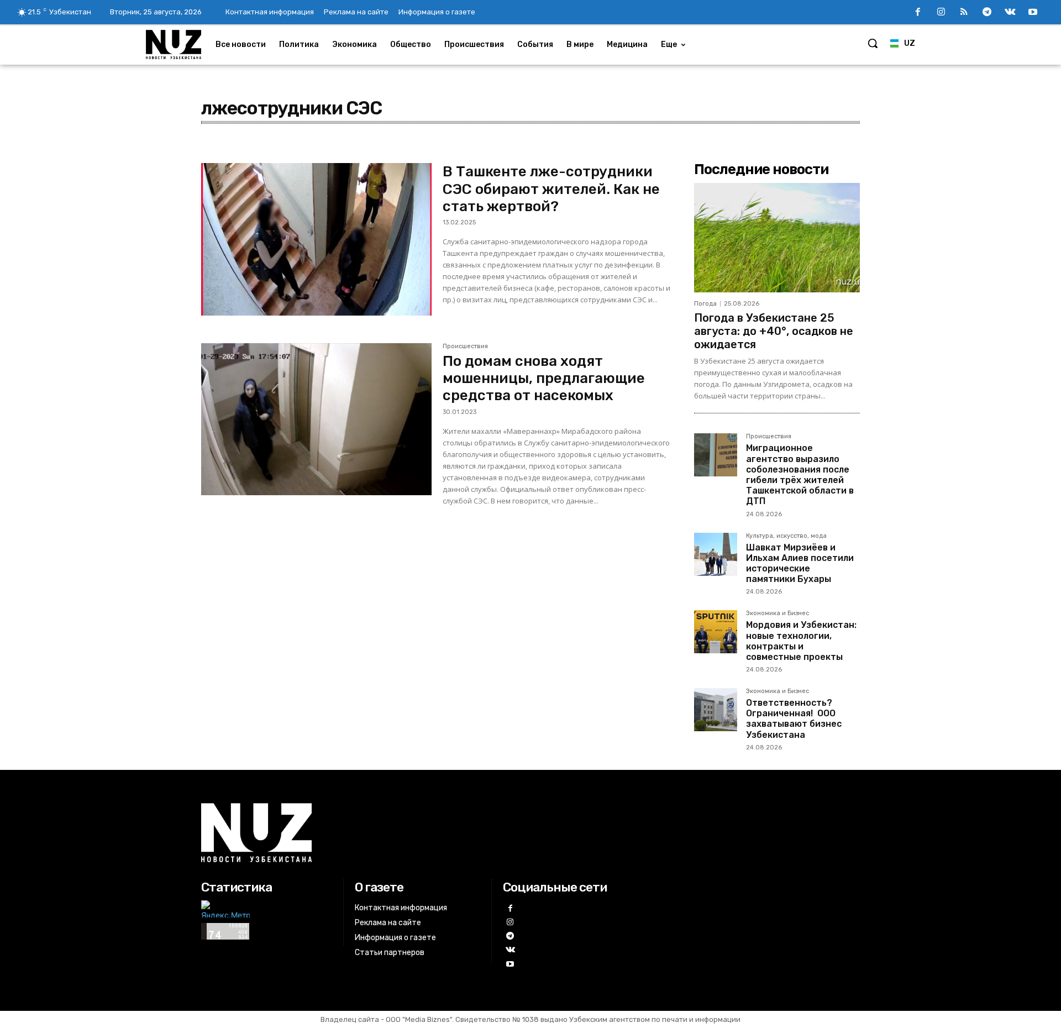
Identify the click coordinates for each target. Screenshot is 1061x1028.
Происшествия (465, 346)
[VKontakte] (1010, 12)
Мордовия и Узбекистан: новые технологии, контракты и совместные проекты (801, 641)
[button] (872, 43)
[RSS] (964, 12)
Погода (705, 304)
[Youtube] (1032, 12)
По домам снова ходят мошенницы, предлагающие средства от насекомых (544, 378)
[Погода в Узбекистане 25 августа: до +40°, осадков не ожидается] (777, 237)
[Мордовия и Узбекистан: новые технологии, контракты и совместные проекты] (715, 631)
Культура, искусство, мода (786, 536)
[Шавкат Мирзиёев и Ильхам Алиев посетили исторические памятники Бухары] (715, 554)
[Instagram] (941, 12)
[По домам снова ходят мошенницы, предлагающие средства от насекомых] (316, 419)
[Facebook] (917, 12)
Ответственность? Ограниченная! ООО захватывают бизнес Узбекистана (794, 718)
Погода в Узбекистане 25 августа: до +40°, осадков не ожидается (773, 331)
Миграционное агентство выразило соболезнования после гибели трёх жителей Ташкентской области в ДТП (800, 474)
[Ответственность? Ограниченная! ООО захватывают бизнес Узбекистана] (715, 709)
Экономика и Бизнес (777, 613)
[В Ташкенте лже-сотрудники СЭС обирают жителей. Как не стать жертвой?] (316, 239)
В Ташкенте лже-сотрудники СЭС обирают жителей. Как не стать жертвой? (551, 188)
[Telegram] (987, 12)
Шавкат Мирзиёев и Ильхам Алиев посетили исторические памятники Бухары (800, 563)
